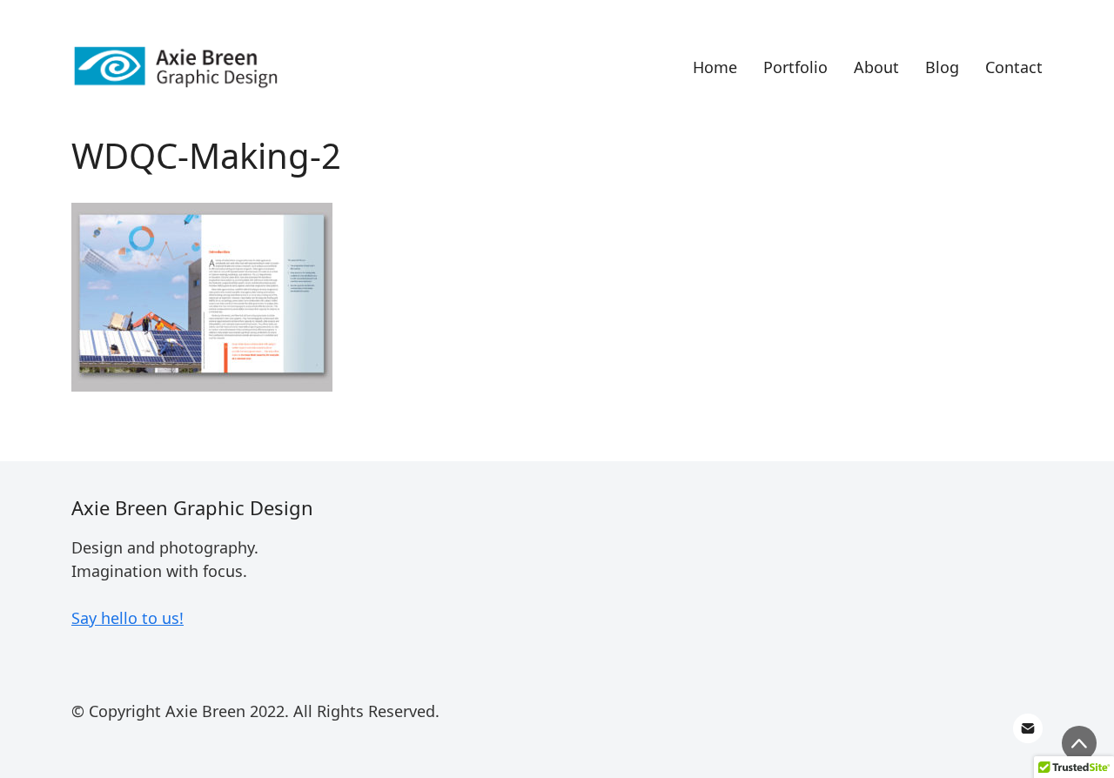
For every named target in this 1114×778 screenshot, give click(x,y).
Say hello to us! (127, 617)
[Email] (1028, 728)
